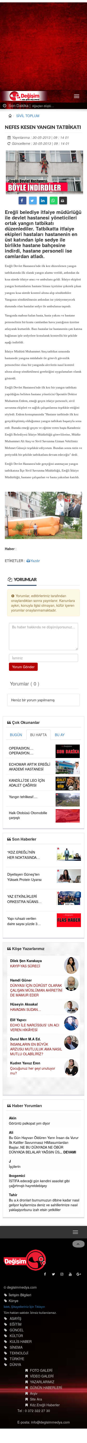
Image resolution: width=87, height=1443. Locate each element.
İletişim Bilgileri (20, 1294)
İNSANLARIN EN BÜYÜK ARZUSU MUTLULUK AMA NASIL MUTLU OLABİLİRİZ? (36, 1049)
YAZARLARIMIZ (42, 1381)
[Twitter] (33, 200)
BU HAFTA (38, 734)
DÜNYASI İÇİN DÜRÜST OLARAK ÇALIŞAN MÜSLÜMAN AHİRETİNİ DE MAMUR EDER (36, 990)
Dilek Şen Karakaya (26, 960)
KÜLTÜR (16, 1335)
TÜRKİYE (17, 1358)
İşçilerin (15, 1166)
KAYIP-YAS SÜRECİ (25, 966)
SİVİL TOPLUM (27, 115)
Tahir (13, 1194)
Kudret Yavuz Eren (25, 1063)
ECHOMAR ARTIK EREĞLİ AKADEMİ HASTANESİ (29, 766)
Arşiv (33, 1393)
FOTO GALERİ (41, 1370)
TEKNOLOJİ (19, 1353)
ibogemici (17, 1175)
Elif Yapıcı (18, 1019)
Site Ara (36, 1399)
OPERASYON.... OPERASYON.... (21, 750)
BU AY (60, 734)
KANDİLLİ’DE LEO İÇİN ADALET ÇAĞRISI (27, 783)
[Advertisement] (43, 45)
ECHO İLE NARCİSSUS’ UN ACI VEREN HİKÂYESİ (34, 1027)
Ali (11, 1132)
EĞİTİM (16, 1324)
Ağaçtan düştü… (42, 106)
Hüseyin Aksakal (24, 1004)
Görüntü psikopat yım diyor (29, 1123)
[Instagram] (62, 1275)
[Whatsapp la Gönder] (54, 200)
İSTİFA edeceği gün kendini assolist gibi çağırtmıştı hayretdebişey (39, 1183)
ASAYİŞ (15, 1318)
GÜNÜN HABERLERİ (46, 1387)
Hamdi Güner (21, 980)
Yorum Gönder (23, 666)
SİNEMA (16, 1347)
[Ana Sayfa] (25, 1260)
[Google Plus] (79, 1275)
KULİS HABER (21, 1341)
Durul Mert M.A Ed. (25, 1039)
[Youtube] (70, 1275)
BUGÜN (16, 734)
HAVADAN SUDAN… (25, 1009)
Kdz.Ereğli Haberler (45, 1404)
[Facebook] (22, 200)
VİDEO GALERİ (42, 1376)
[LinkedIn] (43, 200)
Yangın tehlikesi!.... (23, 796)
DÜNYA (15, 1364)
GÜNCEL (17, 1330)
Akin (12, 1118)
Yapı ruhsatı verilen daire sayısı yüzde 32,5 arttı (24, 923)
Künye (13, 1300)
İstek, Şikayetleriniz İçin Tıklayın (24, 1306)
